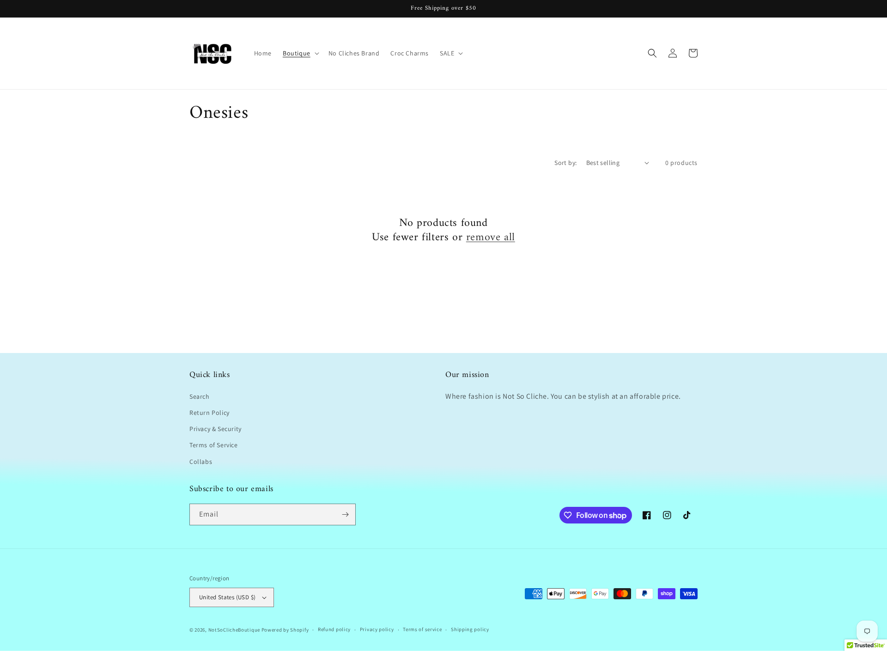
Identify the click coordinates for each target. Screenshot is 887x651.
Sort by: (565, 162)
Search (199, 396)
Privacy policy (377, 629)
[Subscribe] (345, 514)
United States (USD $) (227, 597)
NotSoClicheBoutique (234, 630)
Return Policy (209, 412)
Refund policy (334, 629)
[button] (300, 53)
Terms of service (422, 629)
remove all (490, 238)
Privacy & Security (215, 429)
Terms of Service (213, 445)
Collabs (200, 461)
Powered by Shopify (285, 630)
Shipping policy (470, 629)
